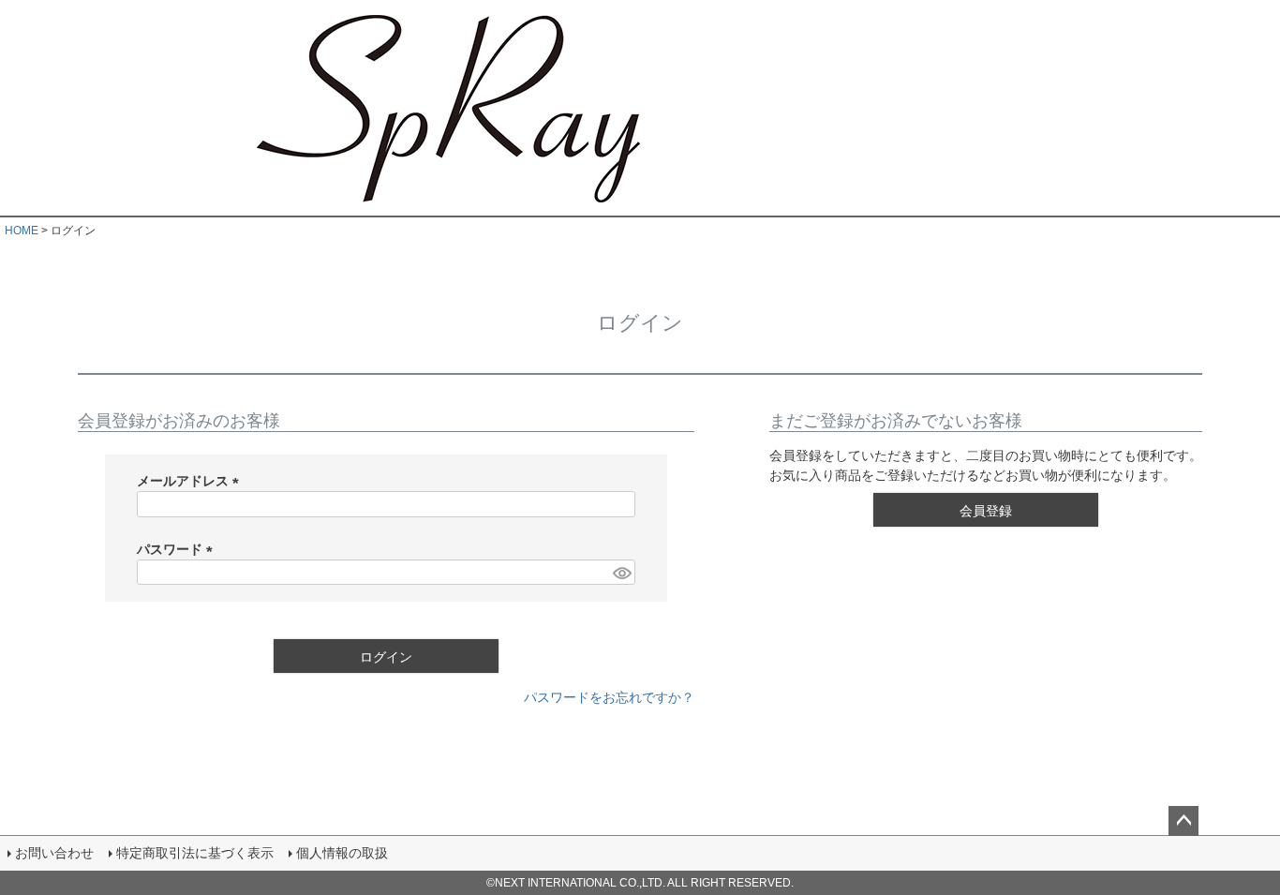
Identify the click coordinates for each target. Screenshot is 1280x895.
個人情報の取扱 (342, 852)
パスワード (178, 549)
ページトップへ (1183, 821)
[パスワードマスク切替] (621, 572)
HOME (21, 230)
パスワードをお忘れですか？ (609, 697)
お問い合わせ (54, 852)
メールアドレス (191, 480)
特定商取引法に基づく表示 (195, 852)
